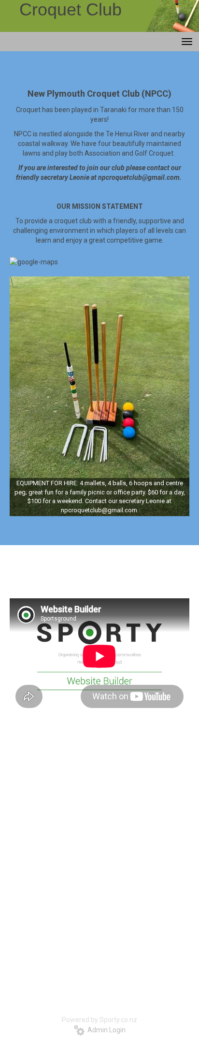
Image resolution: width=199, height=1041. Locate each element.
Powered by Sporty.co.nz (99, 1020)
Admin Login (105, 1030)
